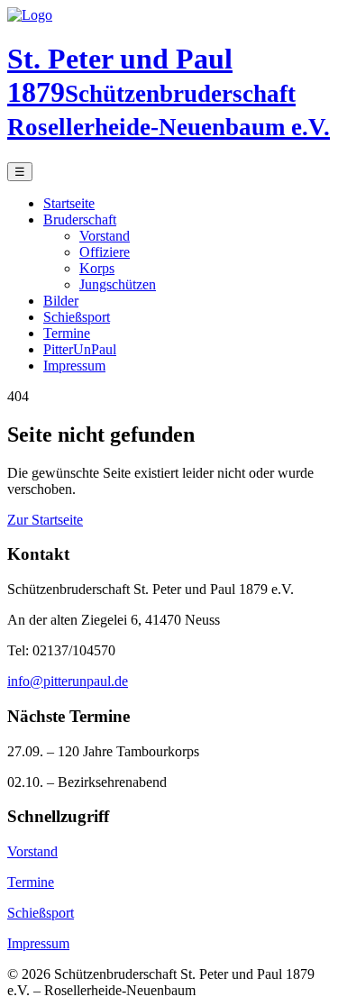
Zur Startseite (45, 519)
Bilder (60, 300)
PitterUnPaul (79, 349)
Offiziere (104, 252)
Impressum (74, 365)
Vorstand (104, 235)
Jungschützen (117, 284)
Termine (66, 333)
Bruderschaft (79, 219)
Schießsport (76, 317)
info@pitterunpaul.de (67, 681)
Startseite (69, 203)
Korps (96, 268)
